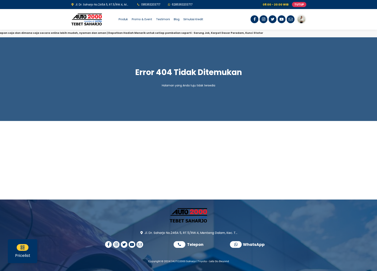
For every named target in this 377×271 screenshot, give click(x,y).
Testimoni (163, 19)
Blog (176, 19)
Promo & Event (142, 19)
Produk (123, 19)
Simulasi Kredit (193, 19)
